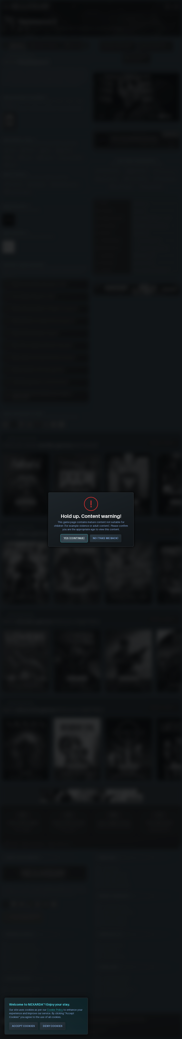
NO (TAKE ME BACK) (105, 538)
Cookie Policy (55, 1009)
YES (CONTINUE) (74, 538)
